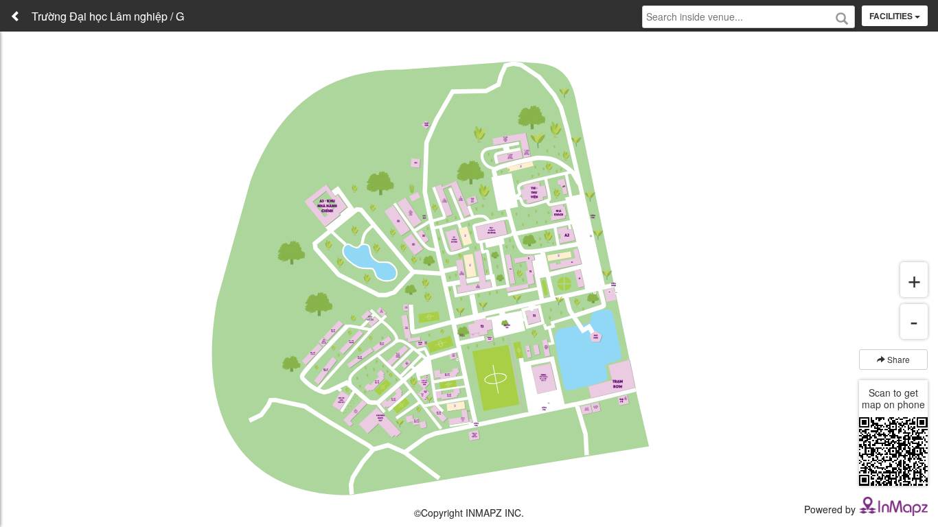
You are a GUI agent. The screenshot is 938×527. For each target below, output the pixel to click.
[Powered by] (893, 505)
